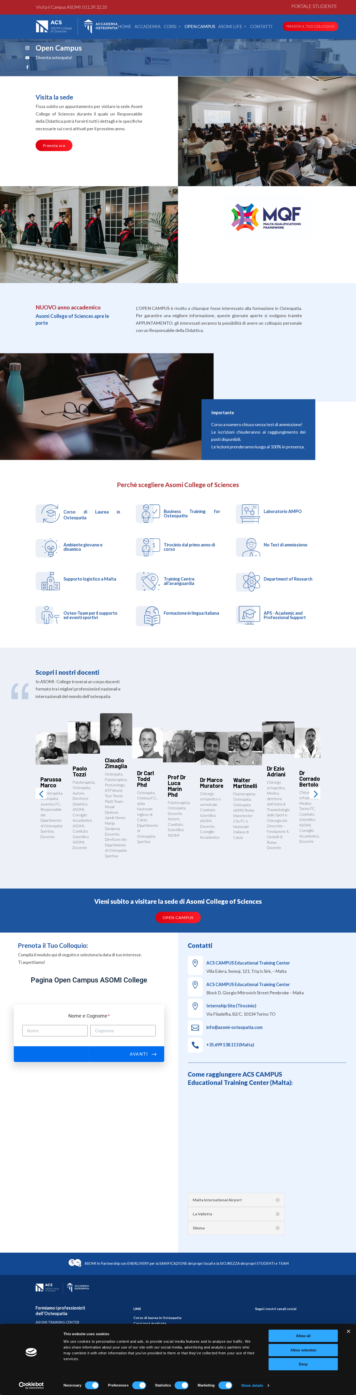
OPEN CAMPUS (200, 26)
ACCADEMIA (147, 26)
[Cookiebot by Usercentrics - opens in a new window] (31, 1385)
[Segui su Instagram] (27, 48)
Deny (303, 1364)
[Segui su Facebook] (27, 67)
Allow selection (303, 1350)
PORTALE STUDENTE (314, 7)
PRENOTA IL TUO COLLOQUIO (310, 26)
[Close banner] (348, 1331)
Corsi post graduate (149, 1323)
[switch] (139, 1385)
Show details (252, 1385)
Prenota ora (54, 145)
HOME (124, 26)
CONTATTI (261, 26)
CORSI (170, 26)
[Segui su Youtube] (27, 57)
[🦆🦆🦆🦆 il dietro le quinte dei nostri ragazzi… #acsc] (259, 1322)
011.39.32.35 (94, 7)
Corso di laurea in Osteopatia (157, 1318)
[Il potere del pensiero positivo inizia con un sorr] (275, 1322)
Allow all (303, 1336)
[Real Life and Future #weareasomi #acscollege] (292, 1322)
